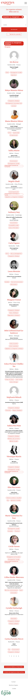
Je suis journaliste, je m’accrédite (14, 667)
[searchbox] (14, 20)
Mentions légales (13, 685)
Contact (13, 682)
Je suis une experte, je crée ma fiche (14, 672)
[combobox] (14, 19)
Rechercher (14, 29)
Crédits (14, 688)
